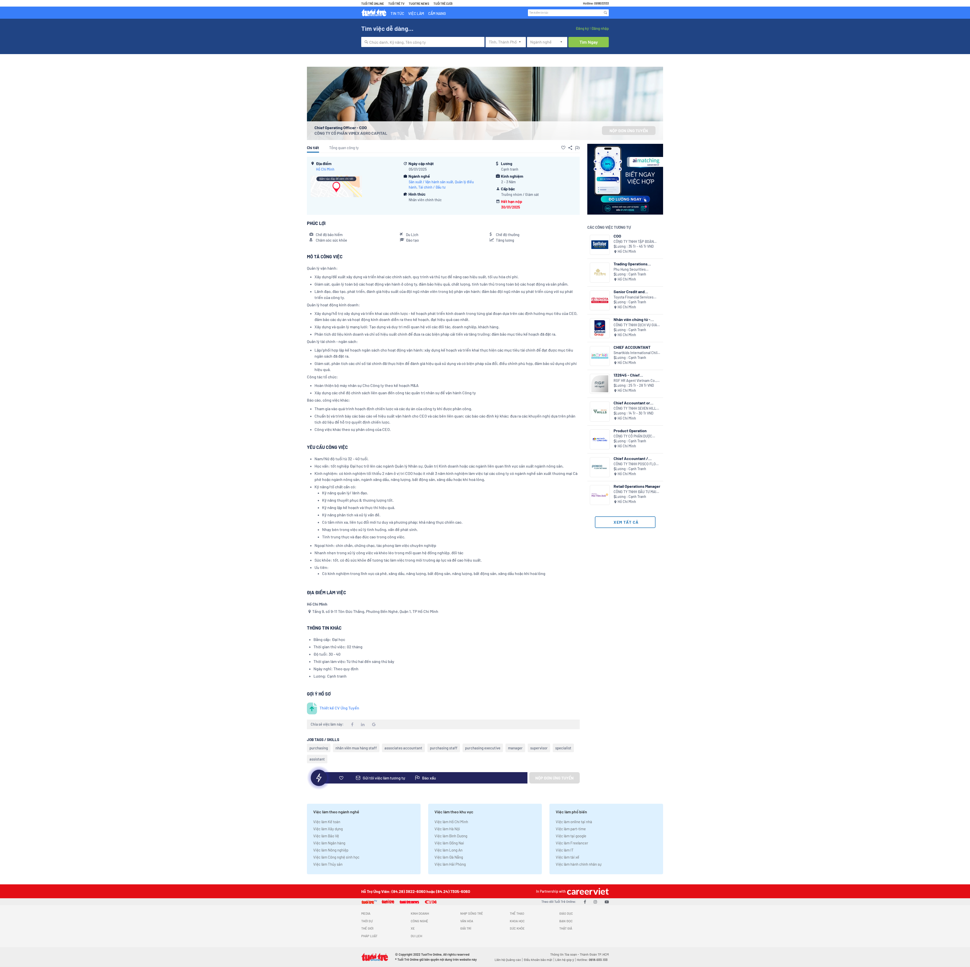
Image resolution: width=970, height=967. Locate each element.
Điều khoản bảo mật (538, 960)
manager (515, 748)
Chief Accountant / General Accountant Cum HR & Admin (636, 458)
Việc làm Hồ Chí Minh (451, 821)
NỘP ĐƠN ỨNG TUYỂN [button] (629, 130)
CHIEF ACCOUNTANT (632, 347)
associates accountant (403, 748)
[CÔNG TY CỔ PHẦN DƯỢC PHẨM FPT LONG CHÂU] (600, 439)
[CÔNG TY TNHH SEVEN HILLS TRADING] (600, 411)
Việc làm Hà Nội (447, 828)
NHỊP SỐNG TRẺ (471, 913)
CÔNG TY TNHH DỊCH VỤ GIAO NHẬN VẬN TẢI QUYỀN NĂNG (636, 325)
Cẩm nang (437, 13)
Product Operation (630, 430)
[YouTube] (607, 901)
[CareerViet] (587, 891)
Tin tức (397, 13)
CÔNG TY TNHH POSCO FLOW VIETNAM (636, 464)
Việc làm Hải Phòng (450, 864)
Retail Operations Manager (637, 486)
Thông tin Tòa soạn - (565, 954)
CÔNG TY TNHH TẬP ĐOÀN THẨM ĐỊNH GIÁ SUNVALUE (634, 241)
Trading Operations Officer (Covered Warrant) (637, 263)
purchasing (318, 748)
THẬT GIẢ (565, 928)
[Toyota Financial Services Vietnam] (600, 300)
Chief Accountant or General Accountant (632, 402)
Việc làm (416, 13)
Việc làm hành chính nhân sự (578, 864)
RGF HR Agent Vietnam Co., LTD (635, 380)
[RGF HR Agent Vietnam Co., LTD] (600, 384)
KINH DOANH (420, 913)
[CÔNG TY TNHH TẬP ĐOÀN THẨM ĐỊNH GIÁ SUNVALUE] (600, 245)
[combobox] (422, 42)
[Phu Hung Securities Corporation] (600, 272)
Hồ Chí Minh (325, 169)
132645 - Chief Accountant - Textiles (633, 375)
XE (413, 928)
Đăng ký (582, 28)
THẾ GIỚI (367, 928)
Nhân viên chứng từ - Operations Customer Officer (633, 319)
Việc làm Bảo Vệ (326, 836)
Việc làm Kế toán (326, 821)
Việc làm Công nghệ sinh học (336, 857)
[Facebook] (585, 901)
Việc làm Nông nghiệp (330, 850)
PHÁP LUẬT (369, 936)
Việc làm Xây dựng (328, 828)
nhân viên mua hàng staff (356, 748)
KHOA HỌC (517, 921)
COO (617, 236)
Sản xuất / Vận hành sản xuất (431, 182)
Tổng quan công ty (344, 147)
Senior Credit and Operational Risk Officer (635, 291)
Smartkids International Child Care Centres (636, 353)
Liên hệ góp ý (564, 960)
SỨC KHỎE (517, 928)
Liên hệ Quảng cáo (508, 960)
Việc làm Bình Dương (450, 836)
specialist (563, 748)
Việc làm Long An (448, 850)
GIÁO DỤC (566, 913)
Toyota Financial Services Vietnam (633, 297)
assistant (317, 759)
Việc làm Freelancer (572, 843)
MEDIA (365, 913)
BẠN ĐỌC (566, 921)
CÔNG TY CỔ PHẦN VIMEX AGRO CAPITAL (350, 133)
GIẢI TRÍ (465, 928)
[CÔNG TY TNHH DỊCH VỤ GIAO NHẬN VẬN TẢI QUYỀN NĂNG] (600, 328)
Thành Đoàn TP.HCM (594, 954)
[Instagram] (595, 901)
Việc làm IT (565, 850)
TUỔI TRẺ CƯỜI (442, 3)
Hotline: (592, 960)
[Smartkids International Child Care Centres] (600, 356)
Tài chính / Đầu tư (432, 187)
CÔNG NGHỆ (419, 921)
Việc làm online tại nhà (574, 821)
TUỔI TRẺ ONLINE (372, 3)
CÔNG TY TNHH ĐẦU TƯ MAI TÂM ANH (635, 492)
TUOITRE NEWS (419, 3)
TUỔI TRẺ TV (396, 3)
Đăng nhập (600, 28)
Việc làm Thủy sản (328, 864)
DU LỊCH (416, 936)
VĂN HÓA (466, 921)
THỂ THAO (517, 913)
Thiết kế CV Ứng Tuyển (339, 707)
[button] (563, 148)
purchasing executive (482, 748)
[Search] (605, 12)
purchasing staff (443, 748)
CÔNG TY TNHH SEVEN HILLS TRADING (636, 408)
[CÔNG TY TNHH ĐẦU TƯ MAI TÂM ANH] (600, 495)
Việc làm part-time (571, 828)
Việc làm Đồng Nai (449, 843)
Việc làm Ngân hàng (329, 843)
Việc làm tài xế (567, 857)
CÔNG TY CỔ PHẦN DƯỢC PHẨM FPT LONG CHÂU (633, 436)
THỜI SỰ (367, 921)
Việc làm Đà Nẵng (448, 857)
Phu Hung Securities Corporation (630, 269)
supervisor (539, 748)
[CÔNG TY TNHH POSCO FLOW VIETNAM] (600, 467)
